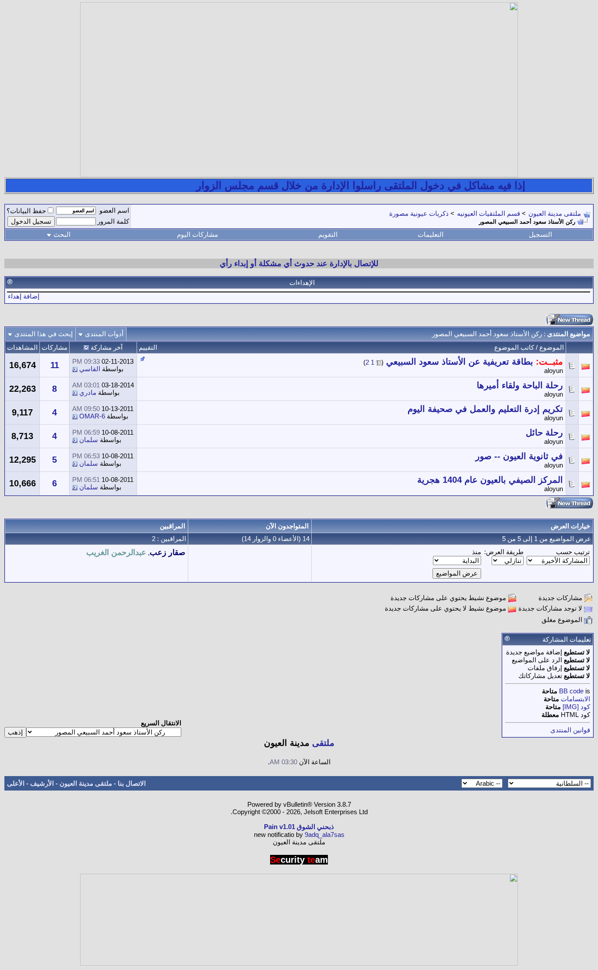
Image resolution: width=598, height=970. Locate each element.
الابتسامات (575, 699)
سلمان (88, 439)
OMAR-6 (92, 416)
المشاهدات (22, 347)
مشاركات (54, 347)
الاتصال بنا (132, 783)
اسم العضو (114, 210)
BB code (571, 691)
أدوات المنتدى (104, 333)
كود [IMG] (576, 706)
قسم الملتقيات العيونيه (488, 213)
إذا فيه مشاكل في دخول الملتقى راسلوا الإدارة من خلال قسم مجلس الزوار (374, 185)
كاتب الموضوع (514, 347)
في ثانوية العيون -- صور (519, 456)
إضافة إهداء (23, 296)
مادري (87, 392)
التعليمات (430, 234)
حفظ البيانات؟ (26, 210)
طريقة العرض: (504, 551)
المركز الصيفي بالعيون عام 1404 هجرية (490, 480)
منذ (476, 551)
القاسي (89, 369)
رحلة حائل (544, 432)
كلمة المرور (113, 221)
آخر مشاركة (107, 347)
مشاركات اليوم (197, 234)
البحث (61, 234)
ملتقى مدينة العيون (554, 213)
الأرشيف (42, 783)
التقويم (328, 234)
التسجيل (540, 234)
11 (54, 365)
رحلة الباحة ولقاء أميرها (520, 385)
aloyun (553, 370)
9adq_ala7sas (325, 834)
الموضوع (551, 347)
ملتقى (323, 743)
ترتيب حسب (573, 551)
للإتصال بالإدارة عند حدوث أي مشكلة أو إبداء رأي (299, 263)
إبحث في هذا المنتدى (43, 333)
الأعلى (16, 783)
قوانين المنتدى (570, 730)
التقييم (148, 347)
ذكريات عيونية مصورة (419, 213)
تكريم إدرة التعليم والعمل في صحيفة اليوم (485, 409)
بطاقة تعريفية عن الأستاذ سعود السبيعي (459, 361)
